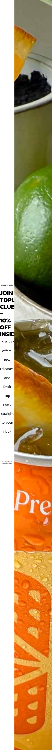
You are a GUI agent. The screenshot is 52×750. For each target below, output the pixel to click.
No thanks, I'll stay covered (7, 463)
